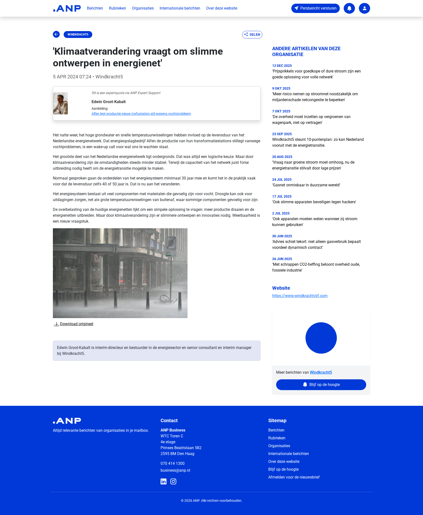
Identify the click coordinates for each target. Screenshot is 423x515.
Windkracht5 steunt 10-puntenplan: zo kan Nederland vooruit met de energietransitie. (318, 142)
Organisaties (143, 8)
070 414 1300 (173, 463)
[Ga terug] (56, 34)
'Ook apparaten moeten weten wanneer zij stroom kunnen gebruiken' (314, 221)
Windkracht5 (78, 34)
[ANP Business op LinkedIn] (163, 481)
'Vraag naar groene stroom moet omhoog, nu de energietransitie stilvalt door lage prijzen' (313, 165)
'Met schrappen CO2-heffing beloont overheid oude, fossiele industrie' (316, 267)
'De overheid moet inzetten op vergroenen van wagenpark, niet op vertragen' (311, 119)
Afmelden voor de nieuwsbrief (294, 477)
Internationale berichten (180, 8)
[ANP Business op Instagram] (173, 481)
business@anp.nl (175, 470)
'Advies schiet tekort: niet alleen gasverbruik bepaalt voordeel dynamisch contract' (316, 244)
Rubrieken (117, 8)
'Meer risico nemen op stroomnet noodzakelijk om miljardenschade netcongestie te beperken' (315, 97)
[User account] (364, 8)
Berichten (95, 8)
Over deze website (221, 8)
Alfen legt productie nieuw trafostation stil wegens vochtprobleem (141, 114)
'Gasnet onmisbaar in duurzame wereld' (306, 185)
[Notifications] (349, 8)
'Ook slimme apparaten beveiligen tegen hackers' (314, 202)
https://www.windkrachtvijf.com (300, 295)
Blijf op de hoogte (283, 469)
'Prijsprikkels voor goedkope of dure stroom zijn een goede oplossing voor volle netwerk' (316, 74)
